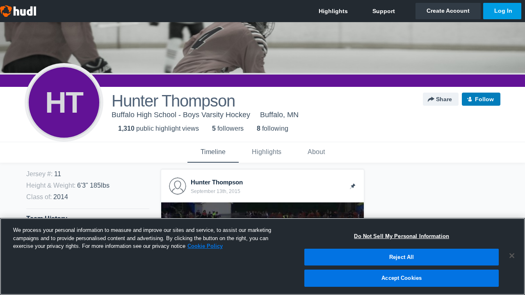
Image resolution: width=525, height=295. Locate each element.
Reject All (401, 257)
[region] (262, 256)
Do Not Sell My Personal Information (401, 236)
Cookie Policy (205, 246)
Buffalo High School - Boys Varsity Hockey (181, 115)
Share (444, 99)
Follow (484, 99)
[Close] (512, 256)
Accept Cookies (401, 278)
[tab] (213, 152)
